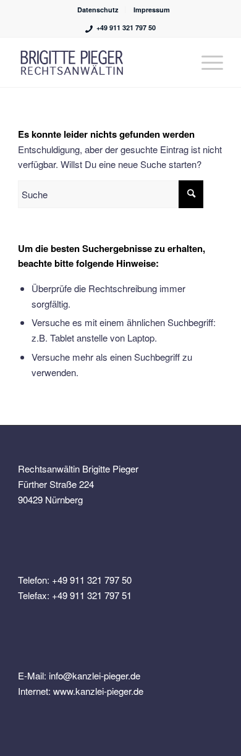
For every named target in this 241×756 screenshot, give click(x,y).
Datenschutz (98, 9)
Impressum (151, 9)
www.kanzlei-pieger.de (98, 690)
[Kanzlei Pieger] (100, 62)
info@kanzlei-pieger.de (94, 675)
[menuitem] (98, 9)
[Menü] (206, 62)
